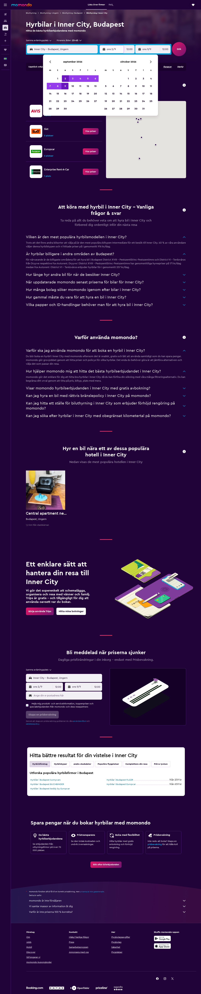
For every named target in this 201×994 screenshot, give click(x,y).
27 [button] (95, 101)
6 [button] (95, 78)
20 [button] (95, 93)
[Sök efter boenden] (5, 21)
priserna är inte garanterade (92, 892)
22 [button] (57, 101)
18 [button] (80, 93)
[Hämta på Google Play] (162, 938)
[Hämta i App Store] (162, 946)
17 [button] (73, 93)
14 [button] (50, 93)
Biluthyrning (31, 13)
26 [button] (87, 101)
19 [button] (88, 93)
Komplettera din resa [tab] (136, 764)
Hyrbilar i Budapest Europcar (121, 784)
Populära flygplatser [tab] (108, 764)
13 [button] (95, 86)
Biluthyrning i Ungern (49, 13)
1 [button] (57, 78)
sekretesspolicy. (33, 724)
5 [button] (88, 78)
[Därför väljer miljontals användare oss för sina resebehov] (184, 337)
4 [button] (80, 78)
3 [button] (72, 78)
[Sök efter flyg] (5, 14)
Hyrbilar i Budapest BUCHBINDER (47, 784)
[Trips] (5, 50)
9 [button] (65, 86)
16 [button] (65, 93)
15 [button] (58, 93)
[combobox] (39, 40)
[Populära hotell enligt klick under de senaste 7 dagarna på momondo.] (184, 452)
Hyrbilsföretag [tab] (39, 764)
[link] (90, 131)
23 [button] (65, 101)
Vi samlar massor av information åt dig (51, 906)
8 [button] (57, 86)
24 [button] (72, 101)
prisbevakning (155, 844)
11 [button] (80, 86)
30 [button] (65, 108)
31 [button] (143, 108)
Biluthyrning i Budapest (72, 13)
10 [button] (72, 86)
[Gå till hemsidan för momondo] (21, 4)
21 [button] (50, 101)
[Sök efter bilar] (5, 27)
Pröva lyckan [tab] (161, 764)
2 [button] (65, 78)
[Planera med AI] (5, 41)
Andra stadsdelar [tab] (82, 764)
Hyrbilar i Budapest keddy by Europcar (50, 789)
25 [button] (80, 101)
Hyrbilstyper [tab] (60, 764)
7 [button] (50, 86)
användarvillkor (79, 721)
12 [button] (88, 86)
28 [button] (50, 108)
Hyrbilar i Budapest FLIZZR (120, 780)
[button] (5, 4)
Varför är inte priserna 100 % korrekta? (51, 912)
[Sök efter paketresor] (5, 34)
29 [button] (57, 108)
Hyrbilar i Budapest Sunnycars (45, 780)
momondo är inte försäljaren (45, 900)
